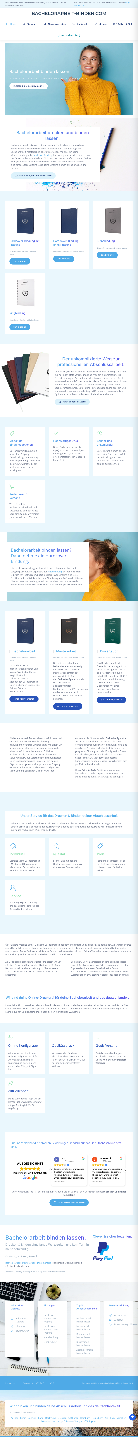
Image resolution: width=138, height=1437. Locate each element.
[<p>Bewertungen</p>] (12, 1330)
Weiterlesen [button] (59, 1181)
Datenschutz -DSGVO (33, 1383)
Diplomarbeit (44, 1262)
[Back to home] (69, 13)
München (121, 1417)
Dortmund (50, 1417)
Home (13, 24)
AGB (52, 1383)
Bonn (41, 1417)
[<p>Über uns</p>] (12, 1326)
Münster (45, 1421)
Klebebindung (55, 571)
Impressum (11, 1383)
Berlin (23, 1417)
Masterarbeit (28, 1262)
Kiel (106, 1417)
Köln (112, 1417)
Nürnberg (57, 1421)
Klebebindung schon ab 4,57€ (28, 86)
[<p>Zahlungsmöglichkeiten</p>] (110, 1324)
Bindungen (32, 24)
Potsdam (68, 1421)
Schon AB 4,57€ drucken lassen (35, 176)
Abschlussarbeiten (57, 24)
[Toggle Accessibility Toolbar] (132, 1417)
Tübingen (90, 1421)
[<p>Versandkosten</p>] (110, 1315)
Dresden (62, 1417)
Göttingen (73, 1417)
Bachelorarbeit (12, 1262)
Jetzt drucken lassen (74, 402)
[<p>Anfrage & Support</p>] (12, 1320)
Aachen (14, 1417)
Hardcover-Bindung (43, 155)
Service (103, 24)
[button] (125, 1170)
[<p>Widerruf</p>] (110, 1319)
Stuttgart (79, 1421)
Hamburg (85, 1417)
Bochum (32, 1417)
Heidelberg (97, 1417)
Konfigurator (83, 24)
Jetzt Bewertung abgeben (71, 1202)
